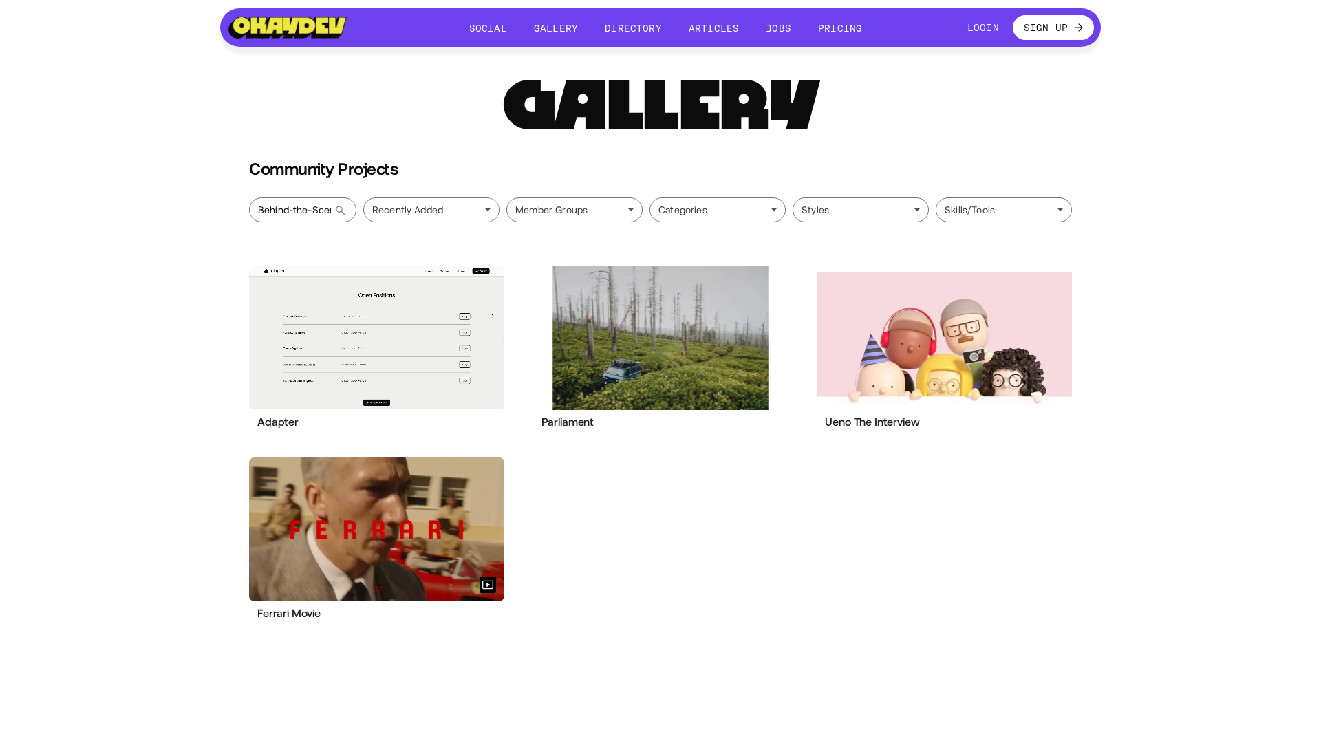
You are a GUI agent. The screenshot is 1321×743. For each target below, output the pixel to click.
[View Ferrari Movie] (376, 529)
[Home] (287, 28)
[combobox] (574, 209)
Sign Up (1046, 27)
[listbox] (431, 209)
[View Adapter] (376, 337)
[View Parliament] (660, 338)
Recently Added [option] (407, 209)
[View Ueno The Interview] (944, 337)
